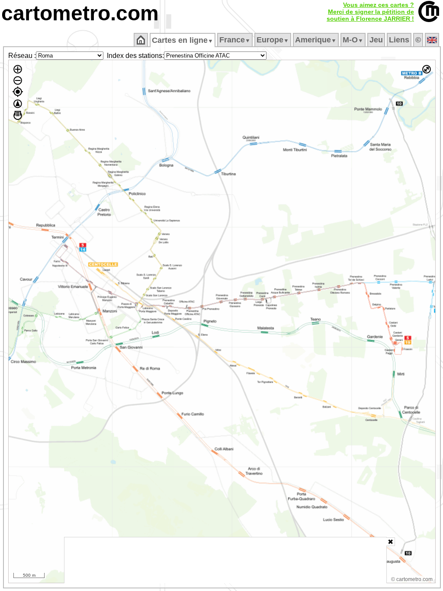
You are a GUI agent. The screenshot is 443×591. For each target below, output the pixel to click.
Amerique (316, 39)
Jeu (376, 39)
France (234, 39)
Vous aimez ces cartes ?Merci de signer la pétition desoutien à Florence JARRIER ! (370, 11)
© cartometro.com (412, 579)
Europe (273, 39)
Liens (399, 39)
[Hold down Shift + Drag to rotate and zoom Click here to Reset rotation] (18, 104)
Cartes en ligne (182, 40)
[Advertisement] (225, 560)
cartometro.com (80, 13)
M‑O (353, 39)
